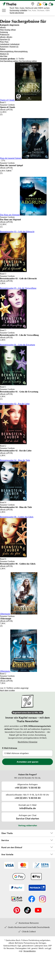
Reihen (2, 49)
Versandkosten (29, 951)
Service (5, 840)
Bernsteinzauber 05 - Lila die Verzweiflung (18, 288)
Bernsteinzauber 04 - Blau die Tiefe (15, 460)
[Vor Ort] (32, 3)
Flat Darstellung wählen (28, 61)
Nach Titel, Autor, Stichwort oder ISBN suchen (30, 8)
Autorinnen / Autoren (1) (9, 47)
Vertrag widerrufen (27, 825)
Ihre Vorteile (7, 854)
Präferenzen (4, 35)
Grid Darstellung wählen (9, 61)
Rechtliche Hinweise (27, 741)
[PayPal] (16, 888)
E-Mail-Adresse (9, 748)
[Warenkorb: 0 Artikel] (50, 3)
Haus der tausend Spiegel (11, 158)
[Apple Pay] (36, 876)
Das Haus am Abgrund (10, 215)
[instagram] (42, 899)
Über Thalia (7, 833)
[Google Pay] (18, 876)
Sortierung (4, 32)
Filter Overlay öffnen (8, 30)
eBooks (3, 27)
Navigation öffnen (4, 10)
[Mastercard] (23, 865)
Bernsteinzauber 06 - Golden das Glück (16, 517)
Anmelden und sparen (27, 761)
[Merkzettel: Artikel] (44, 3)
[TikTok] (27, 910)
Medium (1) (4, 54)
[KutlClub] (16, 899)
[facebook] (31, 899)
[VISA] (9, 865)
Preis (2, 42)
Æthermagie (5, 614)
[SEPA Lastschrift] (41, 865)
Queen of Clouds (7, 100)
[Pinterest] (16, 910)
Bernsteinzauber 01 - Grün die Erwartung (17, 345)
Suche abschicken (17, 13)
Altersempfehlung (6, 52)
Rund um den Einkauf (11, 847)
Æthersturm (5, 671)
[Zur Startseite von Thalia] (15, 3)
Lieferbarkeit (4, 44)
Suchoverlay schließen (18, 10)
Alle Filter (3, 56)
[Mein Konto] (38, 3)
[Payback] (37, 888)
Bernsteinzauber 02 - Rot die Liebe (15, 404)
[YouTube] (38, 910)
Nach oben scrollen (7, 691)
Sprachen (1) (5, 40)
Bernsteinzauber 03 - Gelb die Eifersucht (17, 231)
